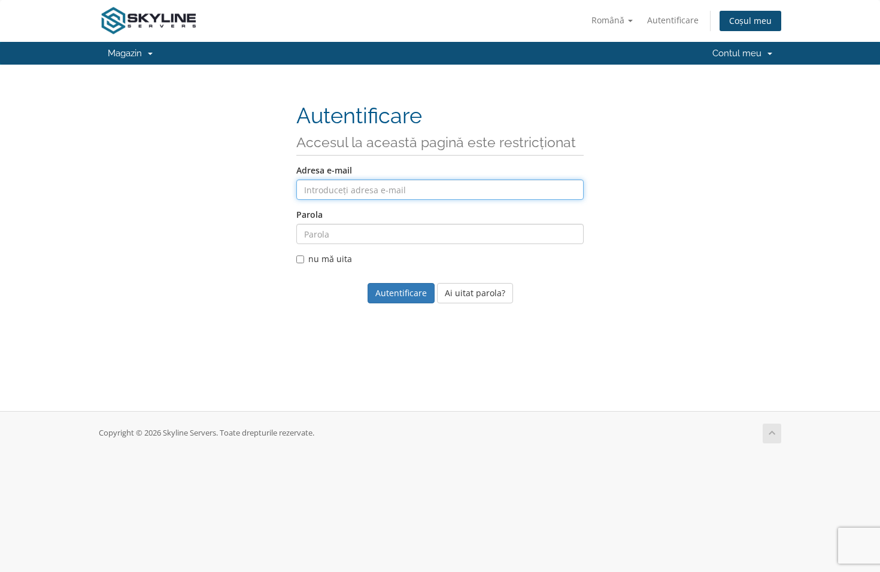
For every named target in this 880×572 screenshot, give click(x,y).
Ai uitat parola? (475, 293)
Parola (309, 214)
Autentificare (673, 20)
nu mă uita (330, 258)
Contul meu (739, 53)
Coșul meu (750, 20)
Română (609, 20)
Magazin (127, 53)
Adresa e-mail (324, 170)
